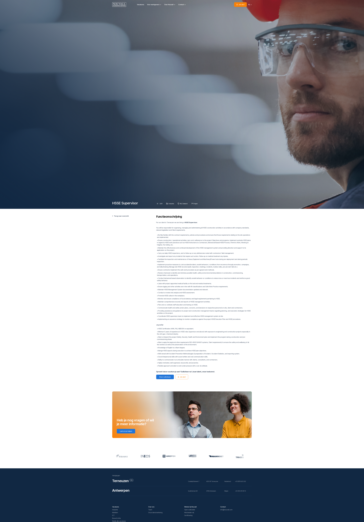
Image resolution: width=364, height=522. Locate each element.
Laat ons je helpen (126, 431)
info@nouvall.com (226, 510)
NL (249, 4)
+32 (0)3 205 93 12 (240, 491)
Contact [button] (181, 4)
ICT (113, 515)
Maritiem (115, 512)
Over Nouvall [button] (169, 4)
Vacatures (140, 4)
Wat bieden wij (189, 512)
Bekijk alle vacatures (119, 521)
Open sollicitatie (189, 510)
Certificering (188, 515)
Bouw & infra (116, 518)
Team (150, 510)
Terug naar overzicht (121, 216)
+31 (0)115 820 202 (240, 481)
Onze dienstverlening (155, 512)
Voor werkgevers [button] (153, 4)
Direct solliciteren (165, 377)
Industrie (115, 510)
